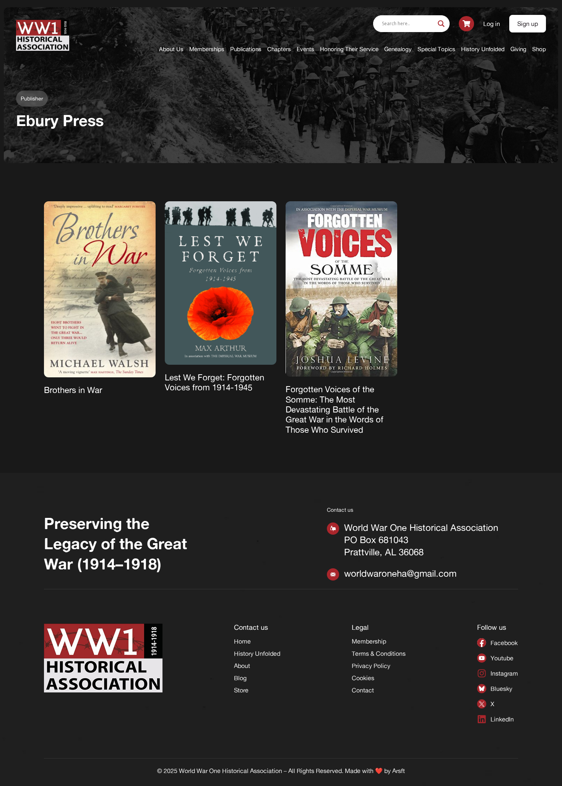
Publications (246, 49)
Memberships (206, 49)
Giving (518, 49)
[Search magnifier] (441, 23)
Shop (539, 49)
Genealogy (398, 49)
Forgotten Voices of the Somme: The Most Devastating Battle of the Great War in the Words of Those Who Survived (334, 409)
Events (305, 49)
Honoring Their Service (349, 49)
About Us (171, 49)
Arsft (398, 771)
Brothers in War (73, 390)
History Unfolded (483, 49)
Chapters (279, 49)
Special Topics (436, 49)
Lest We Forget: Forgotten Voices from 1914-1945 (214, 382)
